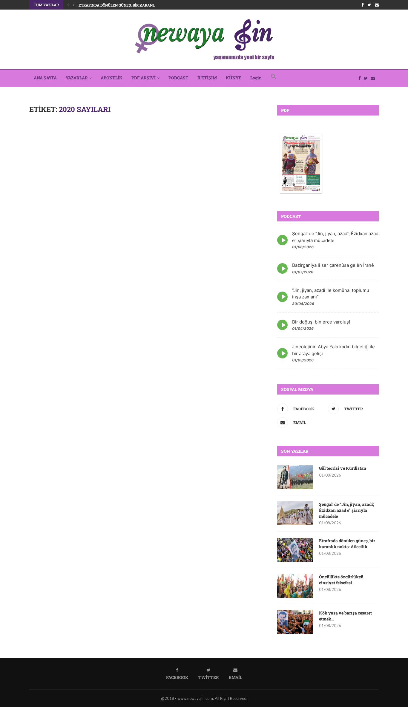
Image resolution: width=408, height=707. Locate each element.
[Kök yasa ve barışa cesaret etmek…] (295, 622)
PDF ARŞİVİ (143, 78)
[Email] (377, 5)
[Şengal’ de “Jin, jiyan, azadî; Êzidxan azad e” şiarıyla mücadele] (295, 513)
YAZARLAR (77, 78)
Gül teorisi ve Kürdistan (342, 468)
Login (256, 78)
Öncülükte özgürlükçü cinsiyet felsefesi (341, 580)
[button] (273, 78)
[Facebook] (362, 5)
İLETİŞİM (207, 78)
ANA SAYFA (45, 78)
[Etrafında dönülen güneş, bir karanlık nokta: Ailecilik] (295, 550)
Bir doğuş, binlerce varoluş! (321, 322)
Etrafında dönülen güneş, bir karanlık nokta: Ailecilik (135, 5)
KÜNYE (233, 78)
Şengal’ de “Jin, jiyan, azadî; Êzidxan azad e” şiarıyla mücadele (346, 510)
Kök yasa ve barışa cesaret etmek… (345, 616)
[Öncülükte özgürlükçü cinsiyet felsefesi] (295, 586)
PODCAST (178, 78)
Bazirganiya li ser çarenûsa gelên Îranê (333, 265)
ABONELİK (111, 78)
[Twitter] (369, 5)
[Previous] (68, 5)
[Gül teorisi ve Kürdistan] (295, 477)
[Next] (73, 5)
